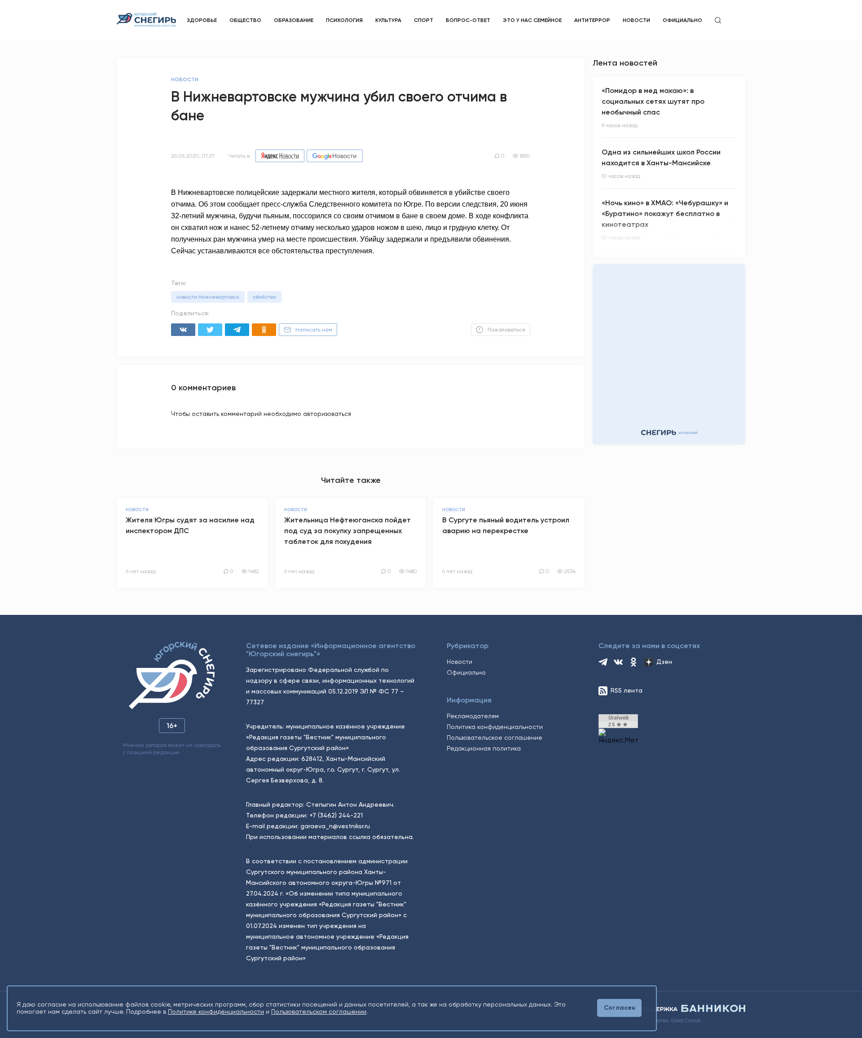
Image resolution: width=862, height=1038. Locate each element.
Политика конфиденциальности (495, 726)
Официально (682, 20)
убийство (264, 297)
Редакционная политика (484, 748)
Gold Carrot (685, 1020)
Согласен (619, 1007)
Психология (344, 20)
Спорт (423, 20)
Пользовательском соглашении (318, 1011)
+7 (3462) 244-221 (336, 815)
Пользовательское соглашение (494, 737)
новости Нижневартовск (207, 297)
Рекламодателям (473, 716)
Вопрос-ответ (468, 20)
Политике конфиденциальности (216, 1011)
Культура (388, 20)
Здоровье (202, 20)
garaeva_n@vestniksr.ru (335, 826)
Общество (245, 20)
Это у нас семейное (532, 20)
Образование (293, 20)
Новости (636, 20)
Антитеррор (592, 20)
